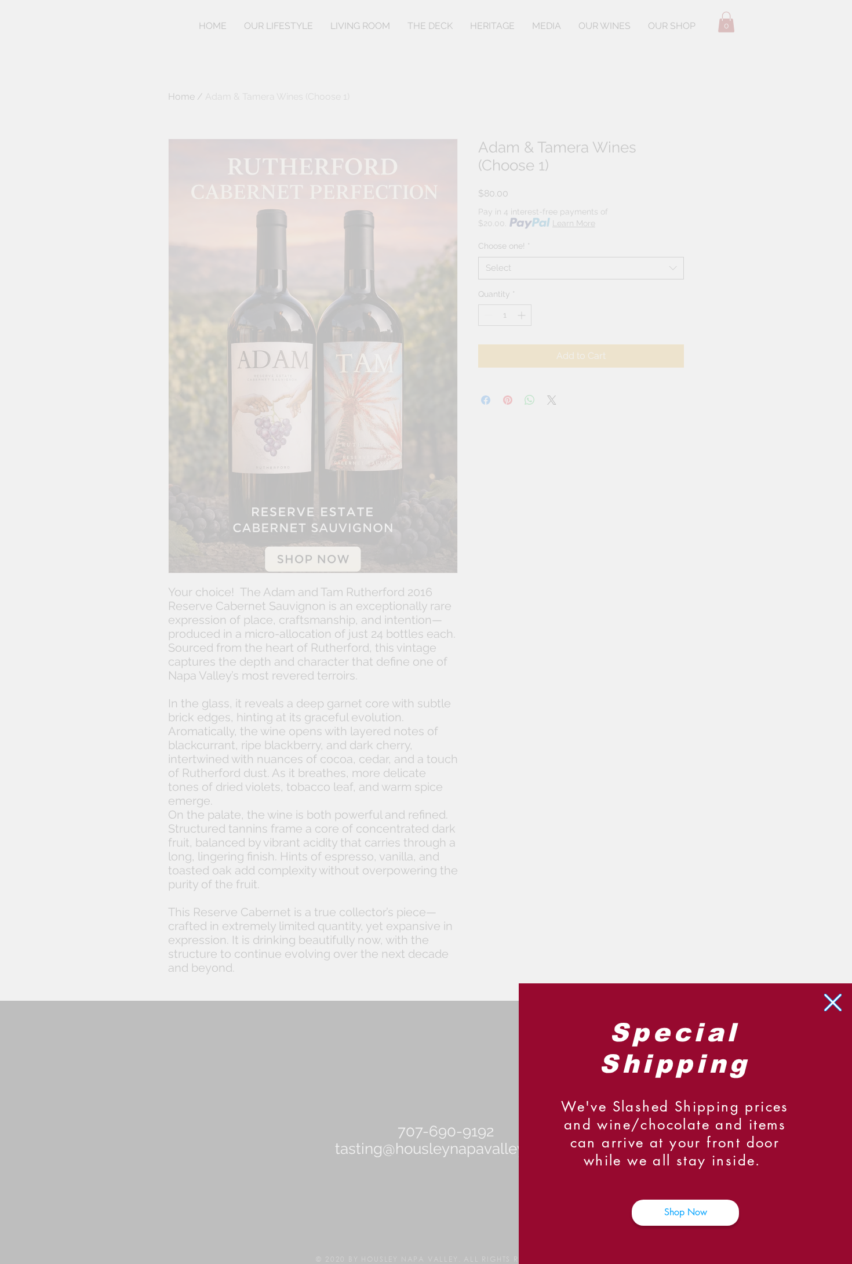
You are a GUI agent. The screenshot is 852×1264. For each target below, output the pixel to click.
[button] (833, 1002)
